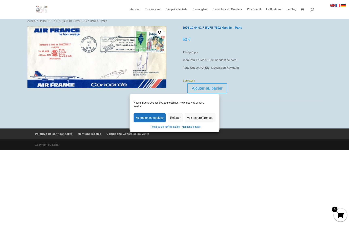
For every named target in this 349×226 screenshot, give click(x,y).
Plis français (152, 9)
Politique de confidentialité (165, 126)
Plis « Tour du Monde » (227, 9)
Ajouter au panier (207, 88)
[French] (338, 5)
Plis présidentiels (176, 9)
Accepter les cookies (150, 117)
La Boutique (273, 9)
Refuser (175, 117)
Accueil (135, 9)
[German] (343, 5)
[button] (160, 32)
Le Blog (291, 9)
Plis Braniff (254, 9)
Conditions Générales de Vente (127, 133)
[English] (332, 5)
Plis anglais (200, 9)
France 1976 (46, 20)
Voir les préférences (200, 117)
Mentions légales (191, 126)
